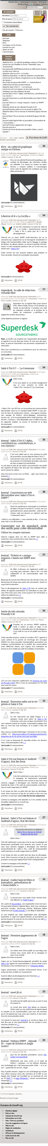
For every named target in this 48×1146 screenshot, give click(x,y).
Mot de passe (7, 19)
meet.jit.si (12, 127)
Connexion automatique (13, 22)
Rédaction (23, 4)
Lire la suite (5, 202)
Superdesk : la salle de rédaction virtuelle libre (27, 76)
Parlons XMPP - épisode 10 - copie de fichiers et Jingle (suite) (19, 1044)
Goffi (11, 153)
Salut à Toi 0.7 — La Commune (21, 87)
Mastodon (32, 153)
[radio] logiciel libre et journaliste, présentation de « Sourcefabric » (18, 883)
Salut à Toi (15, 249)
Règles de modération (13, 1128)
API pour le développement (15, 1133)
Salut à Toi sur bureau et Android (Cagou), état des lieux (18, 760)
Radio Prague (28, 900)
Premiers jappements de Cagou (20, 125)
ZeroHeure (5, 376)
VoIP (8, 1078)
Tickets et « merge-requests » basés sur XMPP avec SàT (18, 558)
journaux (6, 38)
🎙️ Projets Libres (39, 4)
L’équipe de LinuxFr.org (13, 1116)
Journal (5, 440)
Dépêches (13, 2)
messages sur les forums (12, 45)
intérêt (21, 138)
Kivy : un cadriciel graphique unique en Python (27, 62)
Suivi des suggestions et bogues (16, 1123)
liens (4, 43)
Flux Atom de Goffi (38, 138)
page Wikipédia (21, 1078)
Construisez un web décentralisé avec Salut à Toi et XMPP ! (18, 495)
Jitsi (29, 1007)
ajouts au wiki (8, 49)
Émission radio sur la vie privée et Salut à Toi (24, 109)
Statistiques (9, 1130)
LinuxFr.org (40, 15)
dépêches (6, 40)
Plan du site (9, 1138)
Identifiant (6, 15)
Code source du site (12, 1135)
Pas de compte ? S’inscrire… (13, 30)
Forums (42, 2)
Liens (34, 2)
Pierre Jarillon (6, 301)
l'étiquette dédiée (37, 966)
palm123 (31, 222)
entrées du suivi (9, 47)
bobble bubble (21, 224)
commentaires (8, 52)
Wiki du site (9, 1125)
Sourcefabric (16, 904)
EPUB (20, 206)
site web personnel (20, 153)
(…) (8, 476)
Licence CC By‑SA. (14, 157)
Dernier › (19, 1094)
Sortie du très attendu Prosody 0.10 (23, 107)
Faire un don (9, 1113)
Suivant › (12, 1094)
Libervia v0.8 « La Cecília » (19, 73)
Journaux (25, 2)
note (16, 138)
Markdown (9, 206)
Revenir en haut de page (9, 1098)
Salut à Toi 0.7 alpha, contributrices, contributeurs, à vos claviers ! (18, 443)
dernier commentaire (8, 140)
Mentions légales (11, 1111)
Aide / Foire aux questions (14, 1120)
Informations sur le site (13, 1118)
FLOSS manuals (19, 910)
